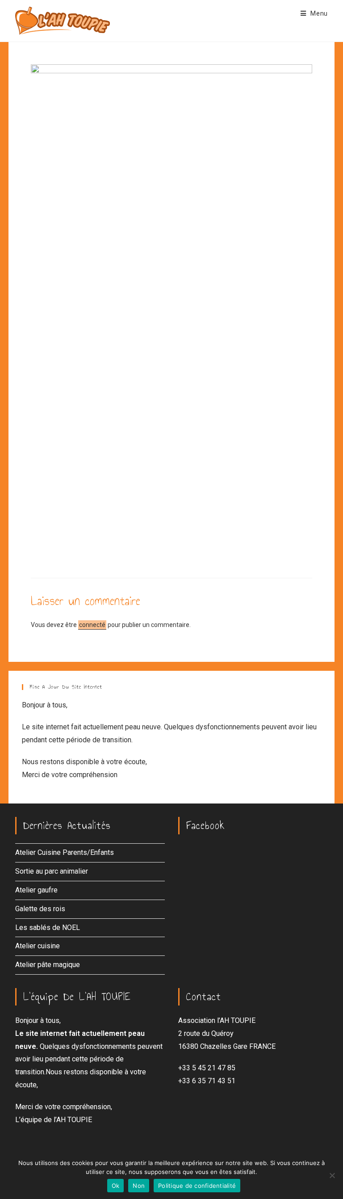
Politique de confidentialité (197, 1185)
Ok (116, 1185)
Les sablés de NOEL (47, 927)
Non (139, 1185)
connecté (92, 624)
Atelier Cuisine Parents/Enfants (64, 852)
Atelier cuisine (37, 946)
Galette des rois (40, 909)
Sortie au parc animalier (51, 871)
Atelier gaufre (36, 890)
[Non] (331, 1175)
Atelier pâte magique (47, 964)
